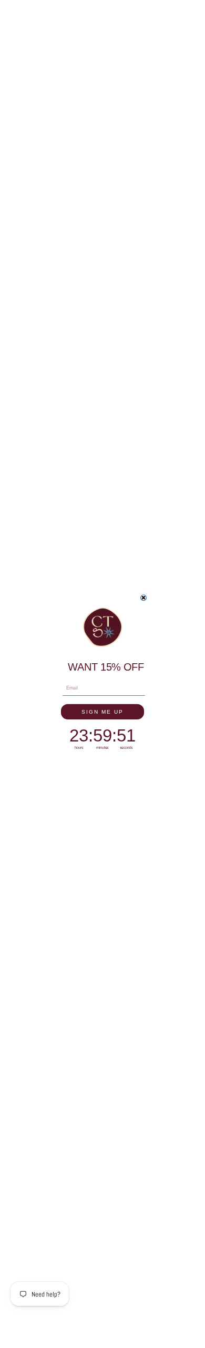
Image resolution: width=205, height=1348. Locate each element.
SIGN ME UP (102, 711)
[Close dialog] (144, 597)
